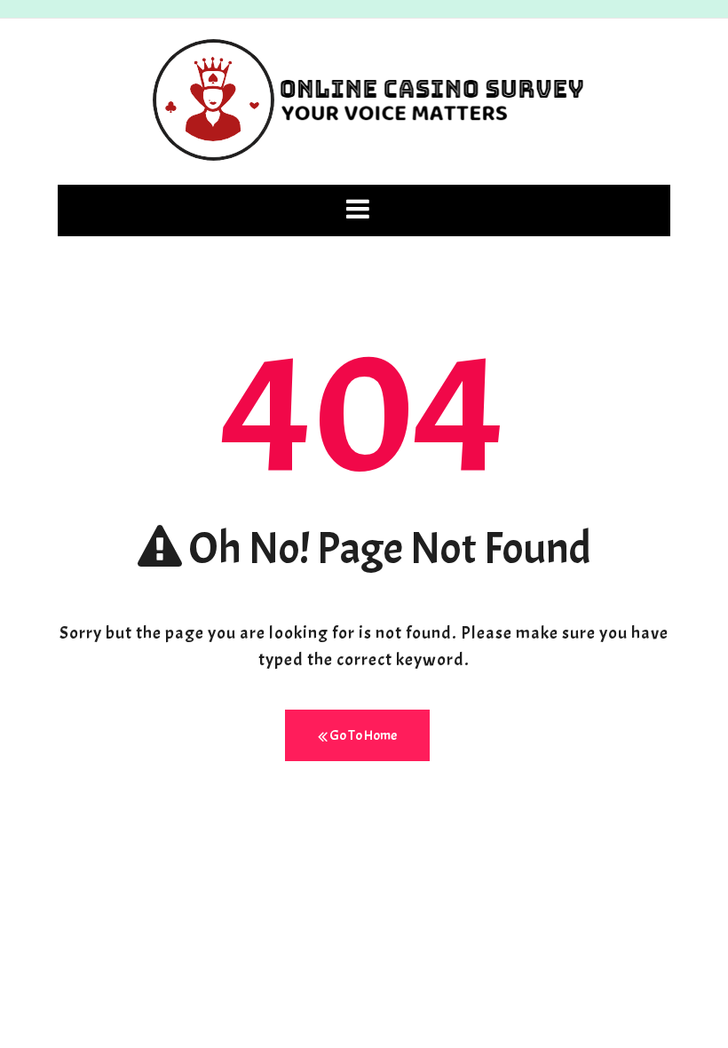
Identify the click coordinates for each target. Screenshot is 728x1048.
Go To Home (362, 735)
